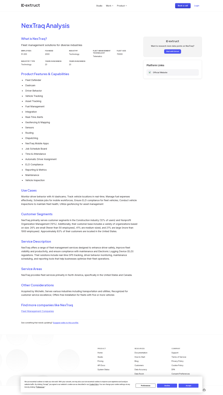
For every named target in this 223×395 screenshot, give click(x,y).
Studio (99, 5)
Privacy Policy (178, 361)
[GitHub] (204, 390)
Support (175, 353)
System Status (103, 369)
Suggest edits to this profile (65, 323)
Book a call (183, 6)
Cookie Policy (177, 365)
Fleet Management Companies (37, 311)
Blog (136, 361)
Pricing (100, 361)
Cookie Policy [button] (94, 384)
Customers (139, 365)
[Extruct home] (30, 5)
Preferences (145, 386)
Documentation (141, 353)
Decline (167, 386)
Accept (188, 386)
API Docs (101, 365)
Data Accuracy (141, 369)
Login (196, 6)
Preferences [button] (40, 387)
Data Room (139, 374)
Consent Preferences (181, 374)
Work (108, 5)
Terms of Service (179, 357)
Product (121, 5)
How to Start (140, 357)
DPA (173, 369)
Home (100, 353)
